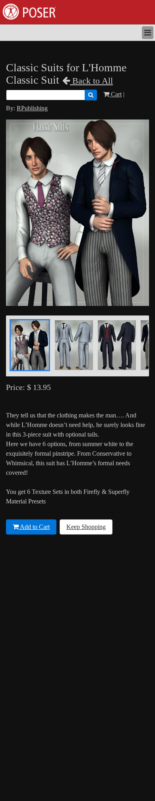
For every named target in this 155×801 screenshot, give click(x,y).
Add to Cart (34, 526)
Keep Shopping (86, 526)
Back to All (91, 81)
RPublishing (32, 108)
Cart (115, 94)
